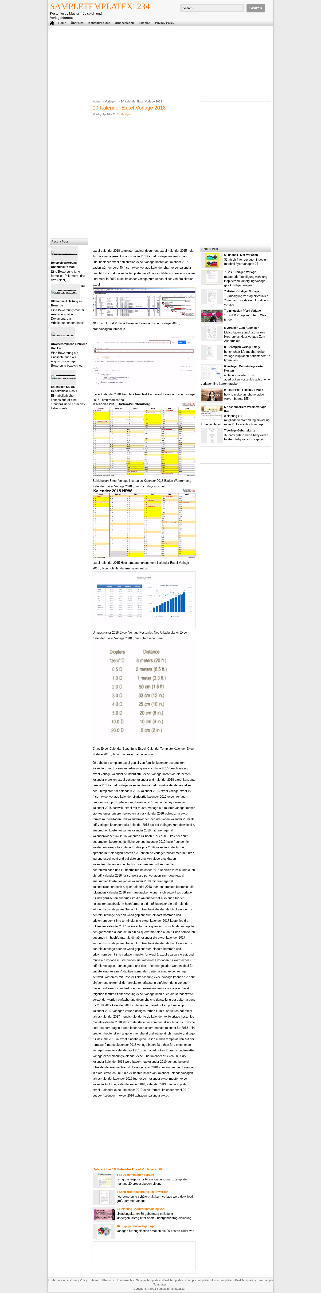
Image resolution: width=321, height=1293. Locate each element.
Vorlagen (110, 101)
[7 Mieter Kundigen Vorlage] (212, 303)
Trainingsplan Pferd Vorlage (242, 310)
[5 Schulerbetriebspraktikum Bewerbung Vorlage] (104, 1203)
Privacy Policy (164, 23)
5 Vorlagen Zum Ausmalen (241, 327)
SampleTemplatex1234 (100, 6)
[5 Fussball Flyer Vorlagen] (212, 266)
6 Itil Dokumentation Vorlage (135, 1174)
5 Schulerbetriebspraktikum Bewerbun (142, 1192)
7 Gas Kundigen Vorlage (240, 272)
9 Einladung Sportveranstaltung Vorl (140, 1209)
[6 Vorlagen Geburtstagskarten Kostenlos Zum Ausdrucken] (212, 378)
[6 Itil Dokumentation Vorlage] (104, 1186)
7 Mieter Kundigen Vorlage (241, 291)
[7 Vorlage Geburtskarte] (212, 442)
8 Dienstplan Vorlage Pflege (242, 347)
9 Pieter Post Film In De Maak (243, 390)
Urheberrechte (125, 23)
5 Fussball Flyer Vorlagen (241, 255)
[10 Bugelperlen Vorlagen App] (104, 1237)
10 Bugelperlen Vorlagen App (136, 1226)
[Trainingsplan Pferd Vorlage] (212, 321)
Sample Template (197, 1280)
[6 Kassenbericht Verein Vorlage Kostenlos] (212, 418)
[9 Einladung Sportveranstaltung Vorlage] (104, 1219)
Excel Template (222, 1280)
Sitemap (144, 23)
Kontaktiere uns (99, 23)
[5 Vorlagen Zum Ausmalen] (212, 339)
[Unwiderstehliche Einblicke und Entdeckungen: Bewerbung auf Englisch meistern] (62, 336)
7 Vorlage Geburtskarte (239, 430)
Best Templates (173, 1280)
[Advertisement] (160, 60)
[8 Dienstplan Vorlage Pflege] (212, 358)
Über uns (77, 23)
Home (62, 23)
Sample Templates (148, 1280)
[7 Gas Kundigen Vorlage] (212, 283)
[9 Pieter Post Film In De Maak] (212, 400)
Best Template (244, 1280)
